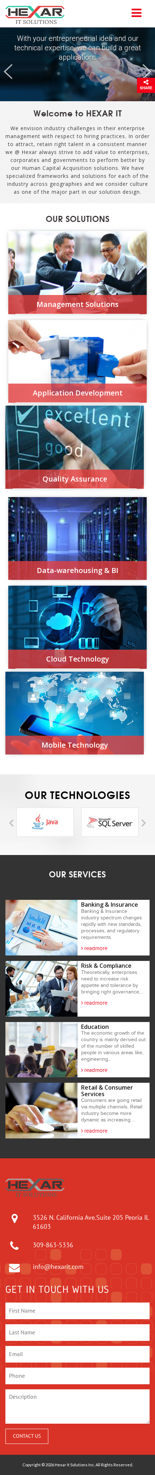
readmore (95, 948)
